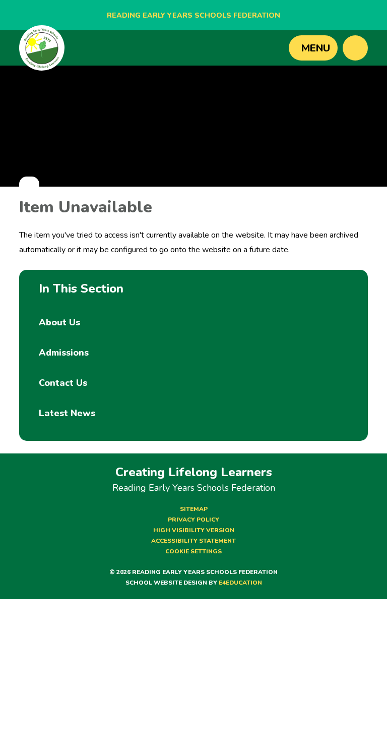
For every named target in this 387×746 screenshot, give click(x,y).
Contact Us (63, 383)
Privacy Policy (193, 519)
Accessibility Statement (193, 541)
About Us (59, 322)
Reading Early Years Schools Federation (193, 15)
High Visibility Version (193, 530)
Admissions (64, 353)
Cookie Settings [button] (193, 551)
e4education (240, 583)
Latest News (67, 413)
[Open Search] (355, 48)
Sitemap (194, 509)
